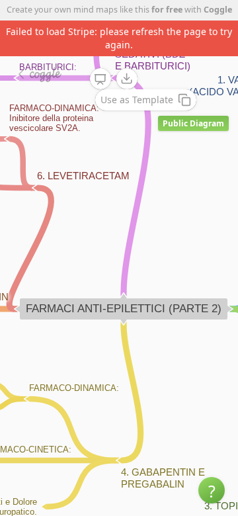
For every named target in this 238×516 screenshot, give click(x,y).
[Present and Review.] (100, 79)
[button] (211, 490)
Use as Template (136, 99)
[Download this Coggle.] (127, 78)
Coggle (218, 9)
